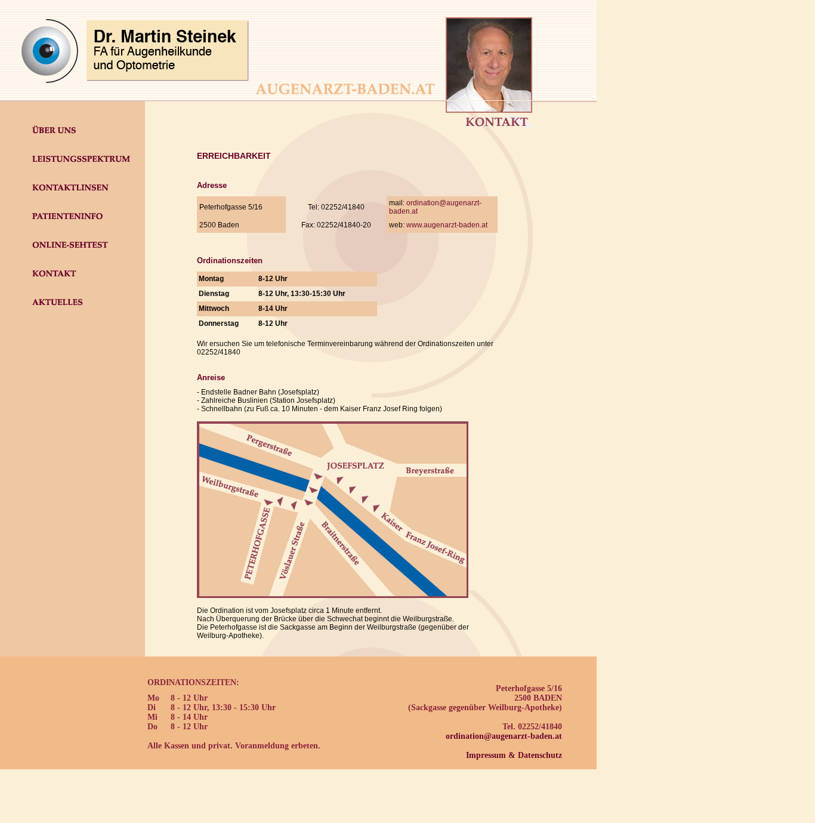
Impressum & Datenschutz (514, 755)
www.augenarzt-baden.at (446, 225)
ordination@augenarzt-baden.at (504, 736)
